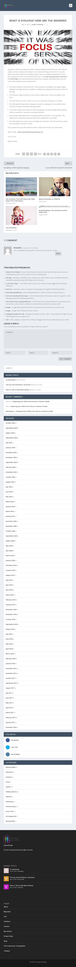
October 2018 (10, 619)
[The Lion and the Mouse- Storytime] (6, 878)
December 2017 (11, 668)
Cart (5, 916)
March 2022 (10, 502)
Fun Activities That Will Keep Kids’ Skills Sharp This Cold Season (20, 200)
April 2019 (9, 590)
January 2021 (10, 516)
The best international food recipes (17, 296)
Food (7, 782)
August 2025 (10, 433)
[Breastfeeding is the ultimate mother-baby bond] (54, 207)
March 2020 (10, 556)
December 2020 (11, 521)
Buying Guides (11, 767)
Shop (5, 941)
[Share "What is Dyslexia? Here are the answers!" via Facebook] (24, 154)
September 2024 (11, 438)
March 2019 (10, 595)
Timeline (7, 951)
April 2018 (9, 649)
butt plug (8, 278)
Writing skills (10, 821)
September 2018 (11, 624)
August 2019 (10, 575)
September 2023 (11, 462)
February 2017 (10, 717)
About (6, 907)
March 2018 (10, 654)
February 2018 (10, 659)
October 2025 (10, 423)
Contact (6, 926)
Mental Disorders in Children (49, 199)
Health (34, 24)
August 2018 (10, 629)
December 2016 (11, 727)
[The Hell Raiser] (21, 215)
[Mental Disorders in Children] (54, 186)
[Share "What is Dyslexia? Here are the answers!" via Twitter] (27, 154)
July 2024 (9, 443)
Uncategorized (11, 816)
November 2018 (11, 614)
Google (8, 307)
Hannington (10, 411)
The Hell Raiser (11, 228)
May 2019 (9, 585)
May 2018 (9, 644)
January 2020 (10, 560)
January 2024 (10, 447)
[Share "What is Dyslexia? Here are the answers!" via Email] (35, 154)
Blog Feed (7, 912)
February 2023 (10, 467)
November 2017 (11, 673)
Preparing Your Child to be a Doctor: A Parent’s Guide (31, 401)
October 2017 (10, 678)
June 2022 (9, 492)
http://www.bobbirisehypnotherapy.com (30, 132)
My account (8, 931)
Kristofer (17, 248)
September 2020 (11, 536)
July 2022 (9, 487)
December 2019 (11, 565)
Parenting (40, 24)
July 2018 (9, 634)
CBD (7, 320)
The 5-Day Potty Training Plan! (14, 946)
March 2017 (10, 712)
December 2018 (11, 609)
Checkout (7, 921)
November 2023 (11, 457)
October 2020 (10, 531)
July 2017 (9, 693)
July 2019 (9, 580)
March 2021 (10, 511)
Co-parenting (10, 380)
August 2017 (10, 688)
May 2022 (9, 497)
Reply (58, 254)
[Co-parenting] (6, 870)
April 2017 (9, 708)
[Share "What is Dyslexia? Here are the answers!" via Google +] (31, 154)
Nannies (8, 797)
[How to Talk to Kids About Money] (6, 886)
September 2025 (11, 428)
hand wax (9, 289)
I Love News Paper (12, 283)
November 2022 (11, 472)
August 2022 (10, 482)
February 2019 (10, 600)
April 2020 (9, 551)
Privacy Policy (8, 936)
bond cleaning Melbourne (14, 292)
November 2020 (11, 526)
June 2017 (9, 698)
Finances (9, 777)
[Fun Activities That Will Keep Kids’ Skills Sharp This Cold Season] (21, 186)
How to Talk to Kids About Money (17, 390)
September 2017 (11, 683)
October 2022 (10, 477)
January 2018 (10, 663)
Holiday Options (11, 792)
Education (9, 772)
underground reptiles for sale (15, 314)
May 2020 (9, 546)
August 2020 (10, 541)
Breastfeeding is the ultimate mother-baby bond (53, 211)
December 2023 (11, 452)
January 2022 (10, 506)
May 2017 (9, 703)
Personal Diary (11, 806)
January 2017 (10, 722)
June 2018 (9, 639)
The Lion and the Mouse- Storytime (18, 385)
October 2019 (10, 570)
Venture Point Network (13, 272)
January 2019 (10, 605)
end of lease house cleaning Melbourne (18, 301)
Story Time (9, 811)
